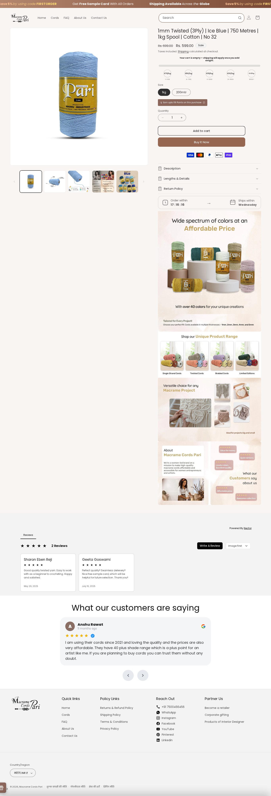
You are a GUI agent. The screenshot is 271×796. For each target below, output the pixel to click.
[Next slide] (142, 675)
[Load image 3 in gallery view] (79, 181)
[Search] (239, 17)
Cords (66, 715)
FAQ (64, 722)
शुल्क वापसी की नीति (57, 786)
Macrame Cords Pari (30, 786)
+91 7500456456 (173, 707)
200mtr (181, 92)
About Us (68, 729)
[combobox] (201, 17)
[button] (209, 168)
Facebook (168, 723)
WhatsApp (169, 712)
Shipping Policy (110, 715)
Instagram (169, 718)
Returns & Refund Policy (116, 708)
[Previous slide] (128, 675)
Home (66, 708)
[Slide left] (14, 181)
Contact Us (69, 736)
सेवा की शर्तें (94, 786)
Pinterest (168, 734)
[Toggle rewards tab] (7, 788)
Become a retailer (217, 708)
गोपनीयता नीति (77, 786)
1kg (164, 92)
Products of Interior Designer (224, 722)
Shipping (183, 51)
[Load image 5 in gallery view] (127, 181)
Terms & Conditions (114, 722)
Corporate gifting (217, 715)
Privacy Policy (109, 729)
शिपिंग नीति (108, 786)
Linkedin (167, 740)
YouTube (168, 729)
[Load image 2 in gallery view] (55, 181)
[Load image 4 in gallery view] (103, 181)
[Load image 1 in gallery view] (31, 181)
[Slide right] (143, 181)
